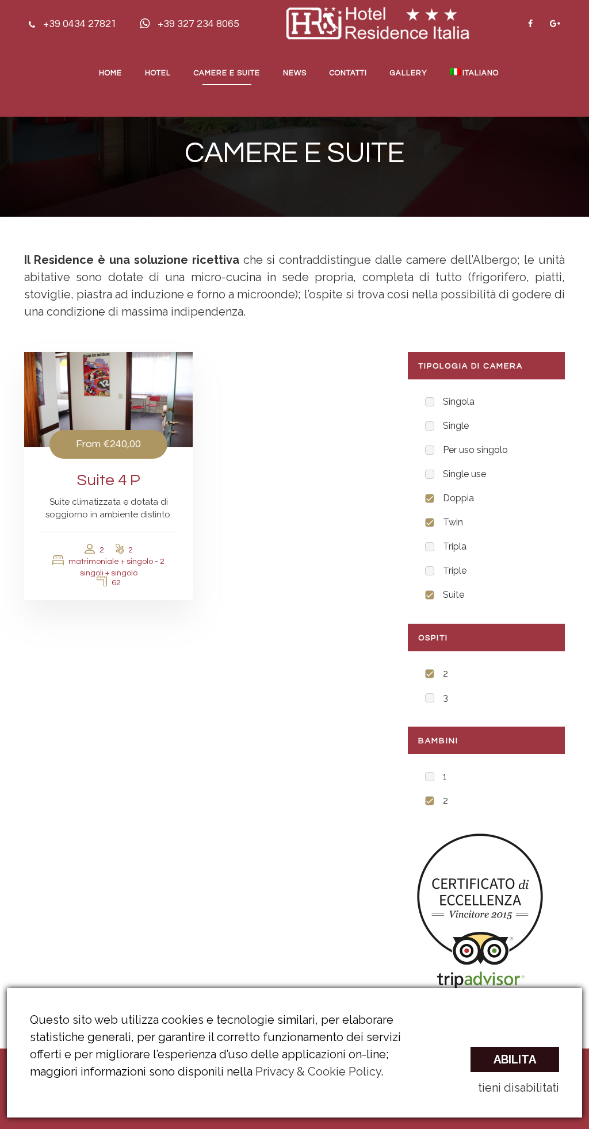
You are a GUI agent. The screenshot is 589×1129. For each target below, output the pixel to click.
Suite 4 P (108, 480)
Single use (464, 474)
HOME (110, 73)
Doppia (458, 498)
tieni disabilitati (518, 1088)
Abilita (515, 1059)
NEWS (295, 73)
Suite (453, 594)
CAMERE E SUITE (227, 73)
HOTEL (158, 73)
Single (456, 425)
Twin (453, 522)
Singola (459, 401)
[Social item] (530, 23)
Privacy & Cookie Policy (318, 1071)
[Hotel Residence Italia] (378, 22)
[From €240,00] (108, 399)
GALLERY (408, 73)
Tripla (454, 546)
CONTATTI (348, 73)
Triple (454, 570)
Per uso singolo (475, 449)
